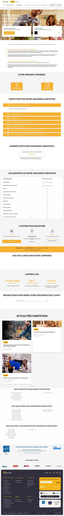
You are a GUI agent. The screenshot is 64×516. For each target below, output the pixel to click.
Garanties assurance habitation (16, 398)
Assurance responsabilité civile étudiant (16, 397)
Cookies (5, 513)
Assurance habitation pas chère (16, 409)
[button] (16, 336)
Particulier (39, 513)
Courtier (43, 513)
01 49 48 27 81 (57, 493)
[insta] (54, 473)
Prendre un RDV (50, 496)
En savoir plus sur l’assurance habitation (16, 419)
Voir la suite (32, 385)
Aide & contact (46, 5)
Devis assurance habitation (16, 414)
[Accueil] (4, 5)
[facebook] (57, 473)
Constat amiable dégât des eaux (48, 409)
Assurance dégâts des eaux (32, 429)
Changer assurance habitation (16, 416)
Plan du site (26, 513)
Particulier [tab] (12, 1)
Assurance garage (11, 436)
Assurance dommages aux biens (11, 433)
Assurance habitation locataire (16, 394)
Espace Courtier (59, 5)
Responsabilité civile (11, 429)
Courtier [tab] (17, 1)
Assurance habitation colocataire (16, 392)
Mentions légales (19, 513)
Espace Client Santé (53, 5)
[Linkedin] (60, 473)
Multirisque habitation (16, 395)
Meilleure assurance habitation (16, 418)
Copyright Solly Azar (58, 513)
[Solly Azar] (5, 2)
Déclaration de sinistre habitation (16, 415)
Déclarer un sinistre (37, 5)
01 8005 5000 (45, 493)
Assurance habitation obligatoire (16, 411)
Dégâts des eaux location (11, 432)
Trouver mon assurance (10, 5)
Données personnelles (11, 513)
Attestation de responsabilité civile (47, 411)
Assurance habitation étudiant (47, 392)
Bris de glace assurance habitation (11, 435)
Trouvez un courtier (52, 240)
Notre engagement (19, 5)
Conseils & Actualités (28, 5)
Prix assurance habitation (16, 412)
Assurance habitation (16, 399)
